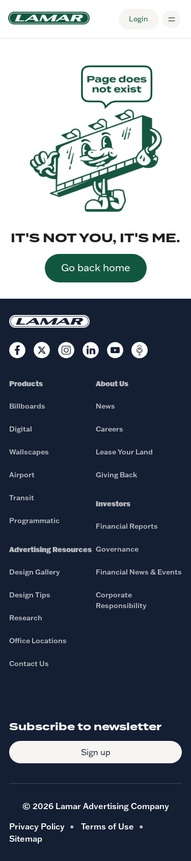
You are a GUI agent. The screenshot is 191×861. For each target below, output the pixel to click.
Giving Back (116, 474)
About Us (112, 383)
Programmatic (34, 520)
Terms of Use (107, 826)
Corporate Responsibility (121, 600)
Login (138, 18)
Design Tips (29, 594)
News (105, 406)
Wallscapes (29, 451)
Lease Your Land (124, 451)
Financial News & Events (139, 572)
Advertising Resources (50, 549)
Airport (22, 474)
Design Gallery (34, 572)
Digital (20, 429)
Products (26, 383)
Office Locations (38, 640)
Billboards (27, 406)
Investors (113, 503)
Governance (117, 549)
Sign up (96, 752)
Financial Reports (127, 526)
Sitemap (25, 839)
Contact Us (29, 663)
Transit (21, 497)
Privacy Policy (37, 826)
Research (25, 617)
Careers (109, 429)
